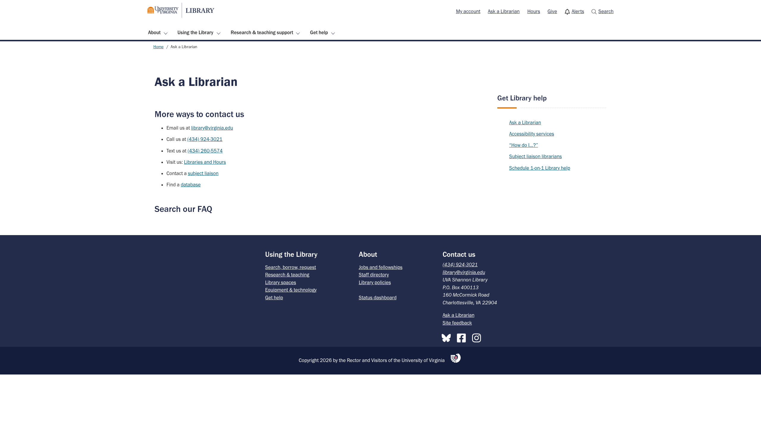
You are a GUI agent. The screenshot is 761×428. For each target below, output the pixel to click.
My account (468, 11)
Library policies (375, 282)
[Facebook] (463, 337)
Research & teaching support (262, 32)
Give (552, 11)
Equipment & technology (291, 290)
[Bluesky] (448, 337)
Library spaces (280, 282)
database (191, 185)
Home (158, 46)
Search (606, 11)
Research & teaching (287, 275)
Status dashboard (378, 297)
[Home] (180, 10)
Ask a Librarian (504, 11)
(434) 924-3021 (204, 139)
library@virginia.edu (212, 128)
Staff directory (374, 275)
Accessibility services (531, 134)
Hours (533, 11)
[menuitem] (468, 11)
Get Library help (522, 98)
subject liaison (203, 173)
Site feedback (457, 323)
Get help (319, 32)
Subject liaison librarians (535, 156)
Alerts (578, 11)
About (154, 32)
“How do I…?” (523, 145)
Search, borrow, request (290, 267)
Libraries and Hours (205, 162)
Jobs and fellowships (380, 267)
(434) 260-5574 (205, 151)
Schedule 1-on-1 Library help (539, 168)
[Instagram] (478, 337)
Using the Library (195, 32)
